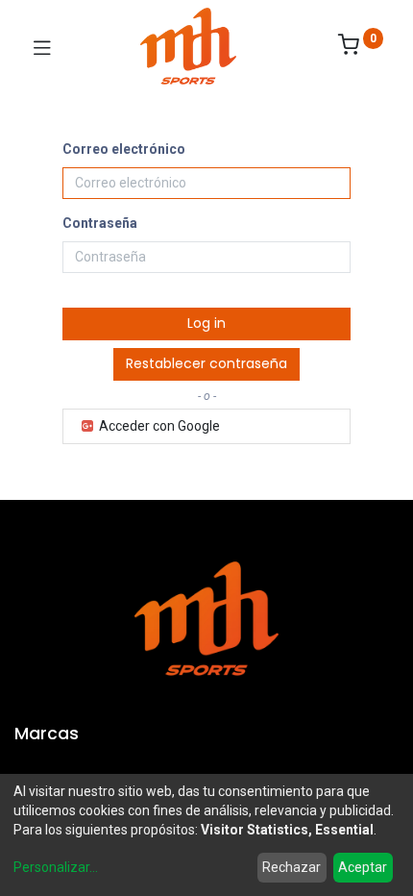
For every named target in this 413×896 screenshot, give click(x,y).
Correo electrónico (123, 149)
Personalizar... (55, 867)
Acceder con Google (158, 426)
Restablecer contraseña (206, 363)
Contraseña (99, 223)
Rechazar (291, 867)
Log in (206, 323)
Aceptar (362, 867)
